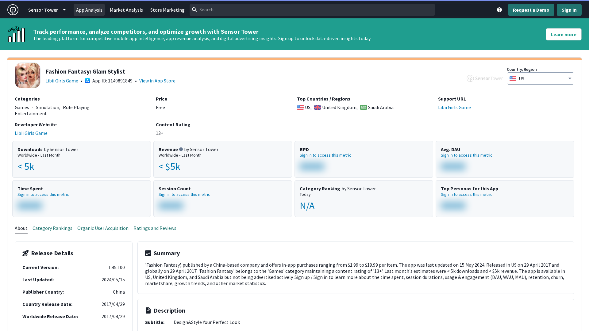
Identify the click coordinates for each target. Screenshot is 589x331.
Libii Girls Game (61, 81)
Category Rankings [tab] (52, 228)
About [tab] (21, 228)
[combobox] (312, 10)
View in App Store (157, 81)
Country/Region (522, 69)
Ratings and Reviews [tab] (154, 228)
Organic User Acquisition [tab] (103, 228)
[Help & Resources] (499, 10)
